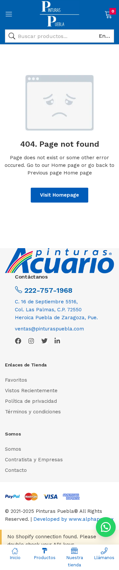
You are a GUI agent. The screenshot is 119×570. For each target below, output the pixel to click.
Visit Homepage (59, 195)
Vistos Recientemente (31, 391)
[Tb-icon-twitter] (44, 341)
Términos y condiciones (33, 412)
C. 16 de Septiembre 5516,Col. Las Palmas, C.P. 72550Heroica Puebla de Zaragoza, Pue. (56, 310)
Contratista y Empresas (34, 460)
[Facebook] (18, 341)
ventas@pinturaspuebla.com (49, 329)
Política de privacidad (31, 401)
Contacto (16, 470)
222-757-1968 (47, 290)
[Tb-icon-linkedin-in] (58, 341)
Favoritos (16, 380)
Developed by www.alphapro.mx (73, 519)
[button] (108, 14)
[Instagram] (31, 341)
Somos (13, 449)
